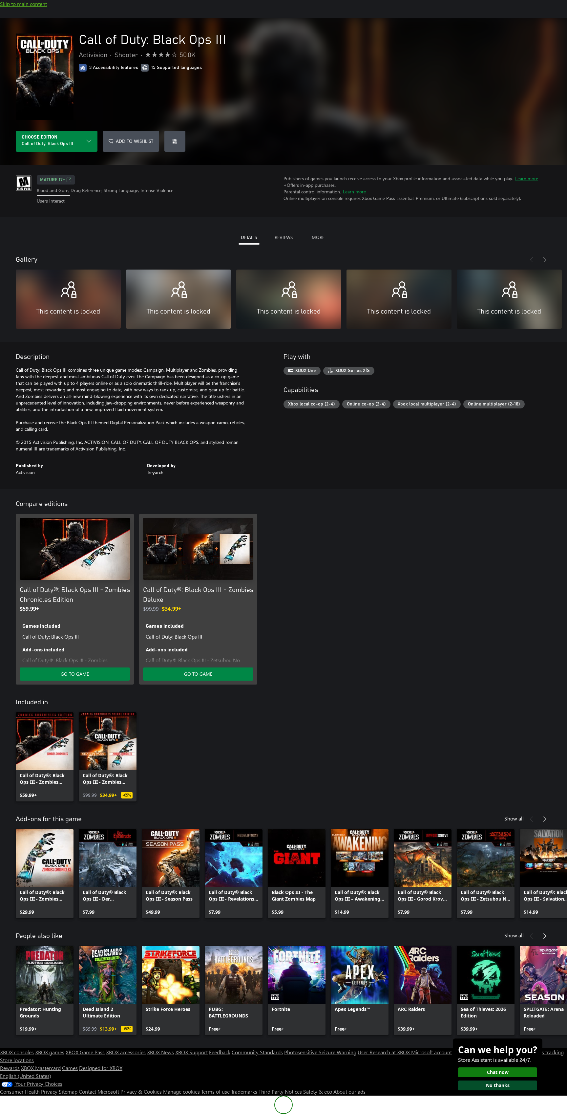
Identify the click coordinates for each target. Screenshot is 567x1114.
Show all (514, 818)
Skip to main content (23, 3)
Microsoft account (431, 1052)
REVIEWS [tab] (284, 237)
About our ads (349, 1091)
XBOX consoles (17, 1052)
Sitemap (68, 1091)
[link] (45, 756)
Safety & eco (317, 1091)
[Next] (544, 259)
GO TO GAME (75, 674)
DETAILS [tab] (249, 237)
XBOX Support (191, 1052)
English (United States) (25, 1075)
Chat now (498, 1072)
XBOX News (160, 1052)
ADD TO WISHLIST (134, 141)
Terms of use (215, 1091)
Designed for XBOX (100, 1067)
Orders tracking (546, 1052)
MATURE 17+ (52, 180)
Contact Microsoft (99, 1091)
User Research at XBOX (384, 1052)
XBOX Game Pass (85, 1052)
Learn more (526, 178)
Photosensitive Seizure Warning (320, 1052)
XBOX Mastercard (41, 1067)
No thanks (498, 1085)
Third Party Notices (280, 1091)
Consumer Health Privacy (28, 1091)
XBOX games (49, 1052)
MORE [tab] (318, 237)
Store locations (17, 1060)
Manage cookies (181, 1091)
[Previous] (531, 259)
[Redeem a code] (174, 141)
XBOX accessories (126, 1052)
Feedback (219, 1052)
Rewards (10, 1067)
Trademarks (244, 1091)
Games (70, 1067)
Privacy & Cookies (141, 1091)
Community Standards (257, 1052)
